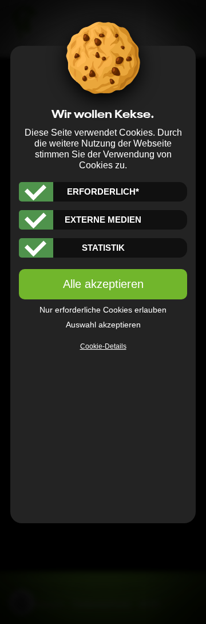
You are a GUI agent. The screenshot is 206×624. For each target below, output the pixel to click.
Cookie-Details (103, 346)
